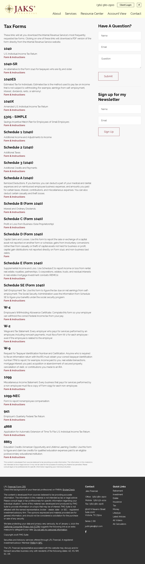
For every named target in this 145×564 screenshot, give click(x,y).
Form (6, 256)
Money (116, 509)
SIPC (40, 543)
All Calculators (119, 524)
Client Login (125, 5)
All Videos (117, 520)
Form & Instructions (14, 57)
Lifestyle (117, 513)
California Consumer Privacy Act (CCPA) (22, 527)
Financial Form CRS (17, 487)
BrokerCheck (69, 490)
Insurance (117, 502)
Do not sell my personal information (50, 530)
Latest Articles (119, 516)
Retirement (118, 491)
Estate (115, 498)
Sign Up (109, 131)
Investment (118, 494)
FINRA (33, 543)
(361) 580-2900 (105, 5)
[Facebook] (86, 532)
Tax (114, 505)
